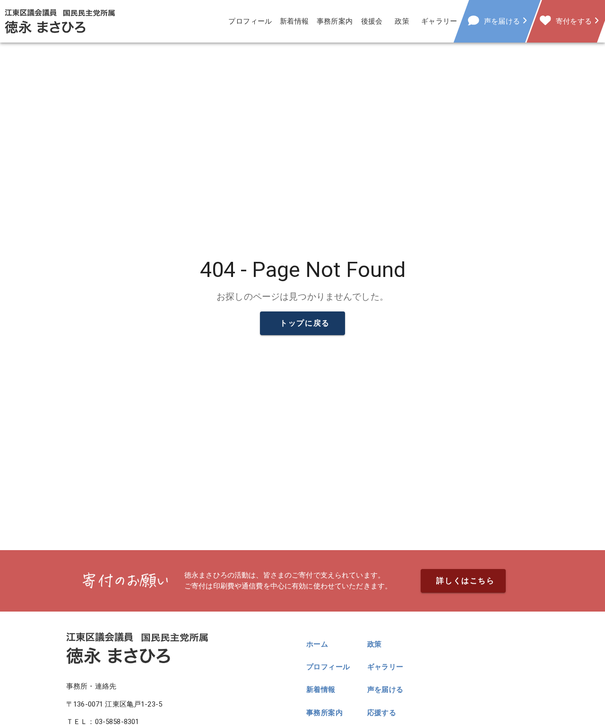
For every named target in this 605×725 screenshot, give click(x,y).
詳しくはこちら (465, 580)
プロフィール (250, 21)
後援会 (372, 21)
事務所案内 (335, 21)
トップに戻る (305, 323)
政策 (402, 21)
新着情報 (294, 21)
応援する (382, 712)
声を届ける (385, 689)
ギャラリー (439, 21)
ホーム (317, 644)
